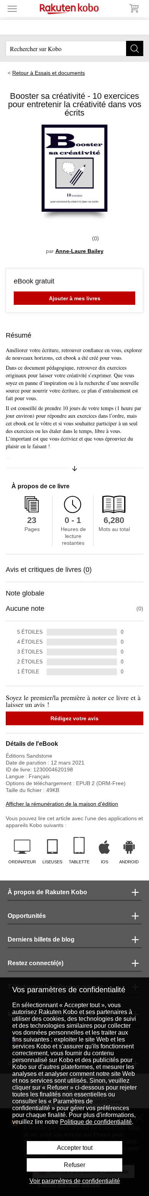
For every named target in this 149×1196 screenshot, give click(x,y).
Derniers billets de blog (41, 939)
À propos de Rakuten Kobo (47, 892)
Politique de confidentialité (96, 1122)
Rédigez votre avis (74, 718)
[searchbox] (74, 48)
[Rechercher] (134, 48)
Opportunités (27, 916)
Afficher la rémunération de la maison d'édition (62, 804)
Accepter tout (74, 1147)
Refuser (74, 1165)
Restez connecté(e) (35, 963)
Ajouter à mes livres (74, 298)
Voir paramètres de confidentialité (74, 1181)
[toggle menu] (12, 8)
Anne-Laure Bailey (79, 251)
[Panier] (133, 8)
